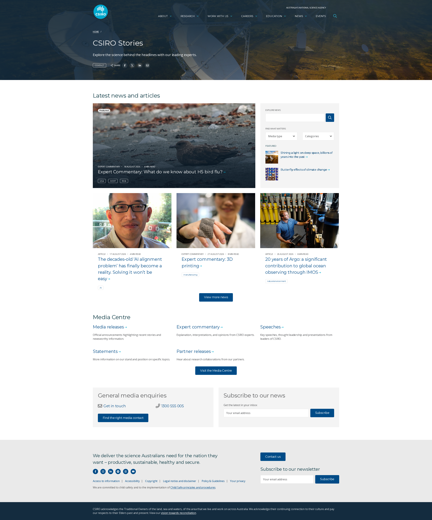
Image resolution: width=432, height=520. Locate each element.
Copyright (151, 481)
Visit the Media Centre (216, 370)
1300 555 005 (172, 406)
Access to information (106, 481)
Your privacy (237, 481)
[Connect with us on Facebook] (95, 471)
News (299, 16)
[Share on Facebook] (124, 65)
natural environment (276, 281)
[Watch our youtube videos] (133, 471)
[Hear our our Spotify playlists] (118, 471)
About (163, 16)
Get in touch (114, 406)
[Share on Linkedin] (139, 65)
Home (96, 31)
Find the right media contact (123, 418)
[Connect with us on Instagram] (103, 471)
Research (188, 16)
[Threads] (125, 471)
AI (101, 287)
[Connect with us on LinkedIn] (110, 471)
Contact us (273, 457)
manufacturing (190, 274)
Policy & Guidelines (213, 481)
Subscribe (322, 413)
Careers (247, 16)
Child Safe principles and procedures (192, 487)
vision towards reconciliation (178, 513)
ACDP (113, 181)
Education (274, 16)
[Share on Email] (147, 65)
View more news (216, 297)
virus (102, 181)
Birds (124, 181)
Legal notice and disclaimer (179, 481)
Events (321, 16)
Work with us (218, 16)
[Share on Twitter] (132, 65)
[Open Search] (335, 16)
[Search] (330, 117)
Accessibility (132, 481)
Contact (99, 65)
